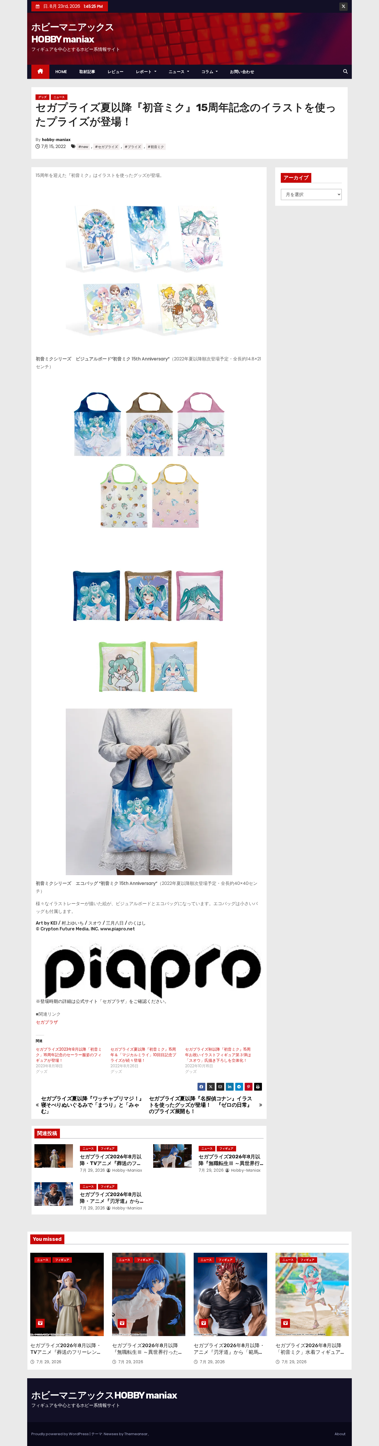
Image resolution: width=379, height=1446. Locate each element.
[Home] (40, 72)
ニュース (177, 71)
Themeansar (136, 1434)
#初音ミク (156, 146)
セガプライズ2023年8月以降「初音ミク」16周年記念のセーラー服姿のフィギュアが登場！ (69, 1054)
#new (83, 146)
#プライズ (133, 146)
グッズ (42, 97)
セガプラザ (47, 1022)
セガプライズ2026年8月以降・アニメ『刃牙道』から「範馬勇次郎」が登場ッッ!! (111, 1201)
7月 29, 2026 (92, 1170)
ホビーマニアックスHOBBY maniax (104, 1395)
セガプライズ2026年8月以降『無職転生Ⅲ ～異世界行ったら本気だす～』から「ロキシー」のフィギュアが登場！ (147, 1355)
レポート (144, 71)
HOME (61, 71)
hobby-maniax (56, 139)
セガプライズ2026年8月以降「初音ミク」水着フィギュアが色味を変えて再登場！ (310, 1352)
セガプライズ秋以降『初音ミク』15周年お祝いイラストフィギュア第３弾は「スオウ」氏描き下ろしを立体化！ (218, 1054)
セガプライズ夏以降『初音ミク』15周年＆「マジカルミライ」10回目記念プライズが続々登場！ (143, 1054)
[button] (345, 71)
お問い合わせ (242, 71)
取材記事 (87, 71)
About (340, 1434)
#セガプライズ (106, 146)
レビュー (116, 71)
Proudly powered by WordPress (60, 1434)
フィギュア (108, 1148)
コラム (208, 71)
